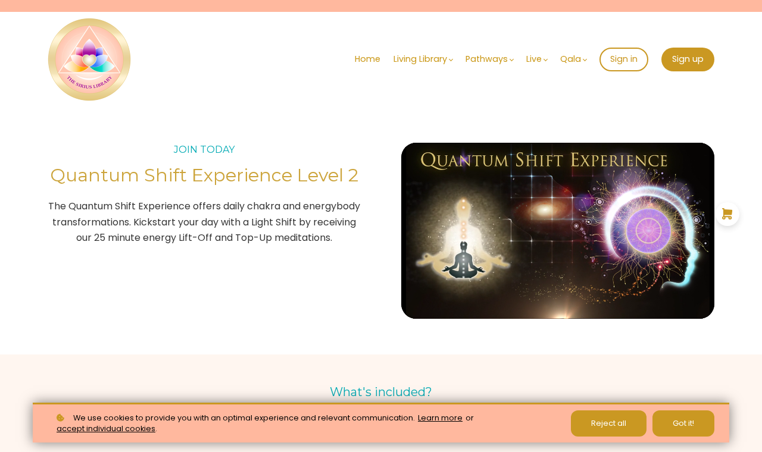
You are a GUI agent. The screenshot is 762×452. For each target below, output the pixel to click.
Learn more (440, 418)
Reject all (608, 423)
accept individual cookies (106, 428)
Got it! (683, 423)
